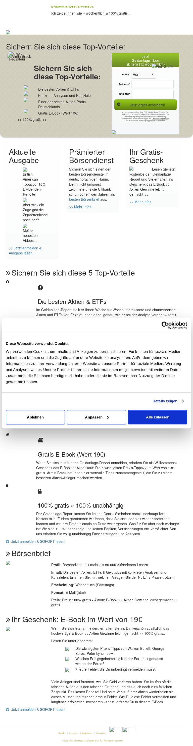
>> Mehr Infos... (81, 206)
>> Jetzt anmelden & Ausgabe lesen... (25, 250)
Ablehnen (35, 417)
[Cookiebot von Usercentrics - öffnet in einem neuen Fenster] (165, 325)
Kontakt (62, 733)
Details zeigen (165, 401)
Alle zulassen (157, 417)
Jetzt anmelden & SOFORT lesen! (37, 541)
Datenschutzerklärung (160, 118)
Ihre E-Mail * (124, 94)
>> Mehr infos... (141, 201)
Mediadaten (86, 733)
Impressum (73, 733)
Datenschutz (101, 733)
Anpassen (94, 417)
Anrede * (126, 74)
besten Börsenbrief (84, 199)
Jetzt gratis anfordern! (147, 104)
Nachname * (124, 84)
